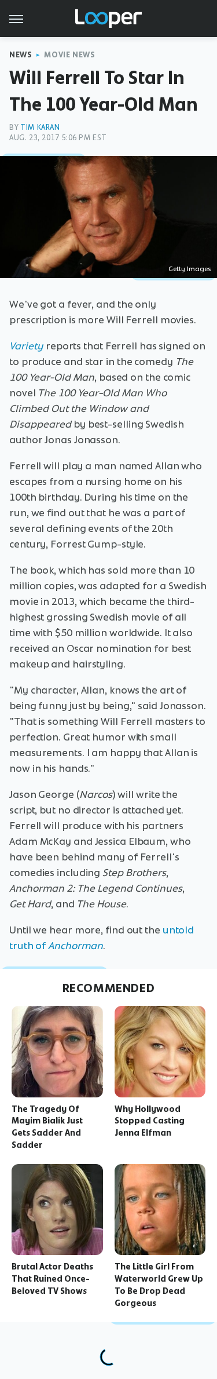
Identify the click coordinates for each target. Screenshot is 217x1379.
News (20, 55)
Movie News (69, 55)
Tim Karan (40, 127)
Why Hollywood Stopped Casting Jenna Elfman (150, 1121)
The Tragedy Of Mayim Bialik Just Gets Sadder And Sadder (47, 1127)
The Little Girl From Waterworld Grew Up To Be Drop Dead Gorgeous (159, 1284)
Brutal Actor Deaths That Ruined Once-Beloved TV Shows (52, 1279)
